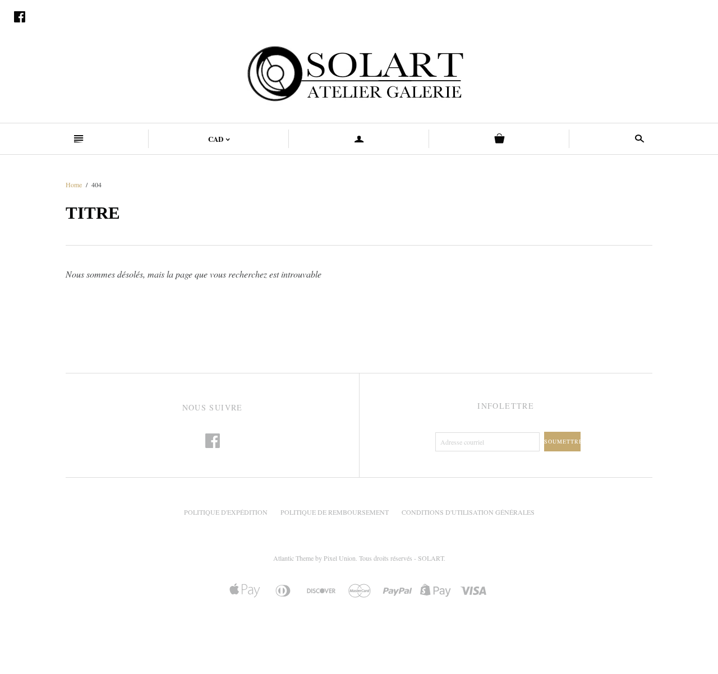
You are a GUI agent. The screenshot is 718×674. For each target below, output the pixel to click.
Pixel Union (340, 557)
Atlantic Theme (293, 557)
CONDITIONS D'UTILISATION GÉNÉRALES (468, 511)
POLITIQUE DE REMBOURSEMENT (334, 511)
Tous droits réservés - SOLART (401, 557)
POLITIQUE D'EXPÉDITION (226, 511)
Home (74, 184)
